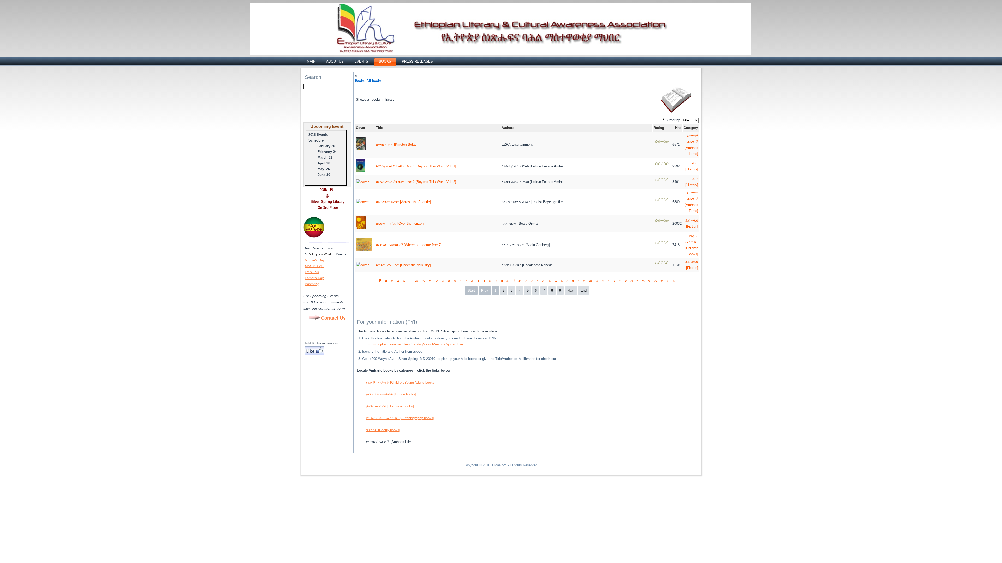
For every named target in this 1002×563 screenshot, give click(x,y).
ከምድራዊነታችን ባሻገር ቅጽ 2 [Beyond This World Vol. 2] (416, 182)
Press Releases (417, 61)
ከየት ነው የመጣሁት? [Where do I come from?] (409, 245)
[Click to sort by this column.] (665, 120)
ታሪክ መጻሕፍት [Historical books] (390, 406)
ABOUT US (335, 61)
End (584, 290)
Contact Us (333, 318)
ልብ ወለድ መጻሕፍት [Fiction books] (391, 394)
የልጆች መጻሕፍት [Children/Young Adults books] (401, 382)
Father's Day (314, 278)
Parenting (312, 284)
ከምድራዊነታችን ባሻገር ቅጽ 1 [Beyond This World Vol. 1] (416, 166)
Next (570, 290)
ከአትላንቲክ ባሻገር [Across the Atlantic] (403, 202)
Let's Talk (312, 272)
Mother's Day (315, 260)
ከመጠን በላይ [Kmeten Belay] (397, 144)
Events (361, 61)
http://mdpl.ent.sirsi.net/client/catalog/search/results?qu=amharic (416, 344)
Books (385, 61)
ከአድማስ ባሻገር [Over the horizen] (400, 223)
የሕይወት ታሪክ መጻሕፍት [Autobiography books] (400, 418)
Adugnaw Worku (321, 254)
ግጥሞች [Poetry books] (383, 430)
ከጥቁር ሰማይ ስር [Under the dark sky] (403, 265)
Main (311, 61)
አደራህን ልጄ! (314, 266)
